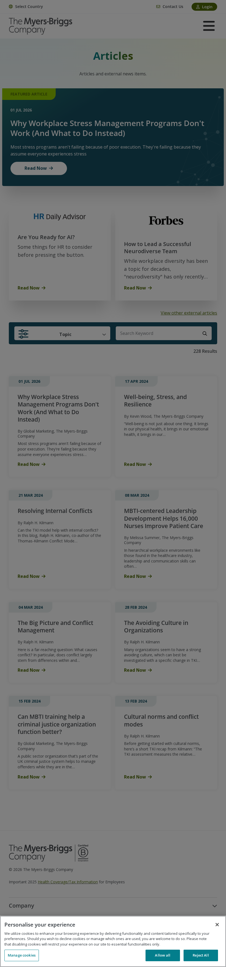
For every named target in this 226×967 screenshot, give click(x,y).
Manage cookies (22, 955)
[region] (113, 941)
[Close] (217, 925)
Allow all (162, 955)
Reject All (201, 955)
